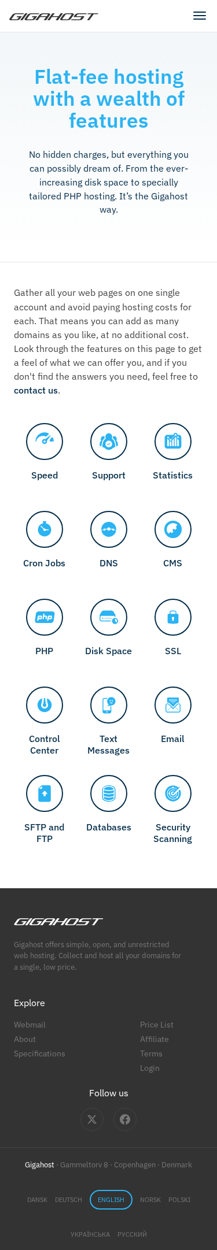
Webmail (30, 1024)
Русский (132, 1234)
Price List (157, 1024)
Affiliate (154, 1038)
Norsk (150, 1200)
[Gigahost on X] (92, 1119)
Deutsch (68, 1200)
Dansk (37, 1200)
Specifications (39, 1053)
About (25, 1038)
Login (150, 1067)
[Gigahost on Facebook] (125, 1119)
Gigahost (39, 1165)
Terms (151, 1053)
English (111, 1200)
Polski (179, 1200)
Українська (90, 1234)
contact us (36, 390)
